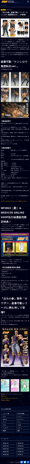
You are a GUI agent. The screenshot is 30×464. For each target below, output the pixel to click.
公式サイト (4, 396)
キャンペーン (21, 419)
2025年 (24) (20, 443)
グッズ (4, 422)
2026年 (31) (6, 443)
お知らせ (5, 419)
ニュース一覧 (6, 413)
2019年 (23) (20, 451)
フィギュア (5, 428)
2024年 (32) (6, 446)
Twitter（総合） (5, 400)
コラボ (4, 425)
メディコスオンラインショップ (9, 398)
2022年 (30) (6, 448)
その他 (19, 425)
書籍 (19, 430)
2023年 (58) (20, 446)
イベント (20, 416)
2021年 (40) (20, 448)
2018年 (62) (6, 454)
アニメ (4, 416)
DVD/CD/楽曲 (21, 413)
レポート (20, 428)
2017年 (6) (20, 454)
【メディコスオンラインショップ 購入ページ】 (14, 201)
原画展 (4, 430)
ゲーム (19, 422)
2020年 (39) (6, 451)
